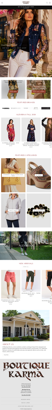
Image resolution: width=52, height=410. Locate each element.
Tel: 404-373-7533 (26, 386)
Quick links (26, 402)
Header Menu (25, 399)
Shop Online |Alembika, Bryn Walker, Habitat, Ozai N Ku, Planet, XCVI (13, 81)
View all (26, 266)
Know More (6, 354)
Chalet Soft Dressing (26, 46)
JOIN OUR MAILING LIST (25, 406)
